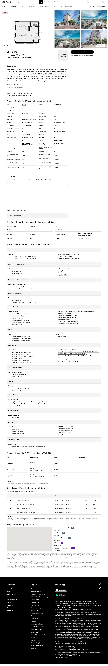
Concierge (34, 589)
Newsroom (10, 610)
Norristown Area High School (26, 512)
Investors (9, 597)
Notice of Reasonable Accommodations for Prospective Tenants (72, 649)
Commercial (34, 632)
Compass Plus (35, 618)
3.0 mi (94, 504)
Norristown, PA (24, 57)
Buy (45, 2)
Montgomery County (59, 122)
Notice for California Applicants (70, 605)
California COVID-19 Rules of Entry (90, 605)
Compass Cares (35, 621)
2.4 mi (94, 512)
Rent (49, 2)
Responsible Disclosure (77, 603)
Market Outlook (35, 599)
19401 (30, 57)
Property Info (32, 6)
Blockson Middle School (24, 508)
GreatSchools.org (33, 518)
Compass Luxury (36, 608)
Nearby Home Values (66, 6)
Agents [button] (89, 2)
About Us (9, 589)
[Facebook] (100, 588)
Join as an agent (12, 599)
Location (23, 6)
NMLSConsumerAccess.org (83, 656)
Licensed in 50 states (61, 657)
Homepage (9, 179)
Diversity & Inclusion (37, 624)
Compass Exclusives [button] (63, 2)
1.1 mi (94, 508)
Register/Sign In (101, 2)
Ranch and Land (36, 640)
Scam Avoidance (65, 603)
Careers (9, 602)
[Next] (104, 29)
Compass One (35, 602)
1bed (8, 55)
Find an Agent (35, 610)
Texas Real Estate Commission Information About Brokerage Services (73, 642)
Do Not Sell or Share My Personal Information (68, 601)
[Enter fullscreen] (66, 184)
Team (8, 591)
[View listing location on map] (63, 55)
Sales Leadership (12, 594)
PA (14, 179)
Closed (24, 105)
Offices (9, 608)
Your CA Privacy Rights (64, 607)
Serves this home (65, 500)
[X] (100, 592)
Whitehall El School (23, 500)
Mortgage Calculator (37, 613)
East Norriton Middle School (25, 504)
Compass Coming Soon (38, 594)
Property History (44, 6)
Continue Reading (12, 84)
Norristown (32, 179)
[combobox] (26, 2)
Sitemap (33, 648)
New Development (36, 629)
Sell (54, 2)
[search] (41, 2)
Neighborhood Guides (37, 627)
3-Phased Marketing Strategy (39, 597)
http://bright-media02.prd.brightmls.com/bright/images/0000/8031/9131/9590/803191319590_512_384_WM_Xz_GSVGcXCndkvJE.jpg (78, 352)
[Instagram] (100, 584)
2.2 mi (94, 500)
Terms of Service (88, 601)
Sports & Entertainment (38, 635)
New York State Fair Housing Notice (64, 646)
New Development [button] (78, 2)
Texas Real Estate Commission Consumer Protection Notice (70, 643)
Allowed (32, 234)
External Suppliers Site (37, 643)
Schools (55, 6)
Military (33, 637)
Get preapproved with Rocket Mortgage (82, 55)
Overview (13, 6)
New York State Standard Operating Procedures (67, 648)
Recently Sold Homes (37, 645)
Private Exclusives (36, 591)
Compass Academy (36, 616)
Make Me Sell (35, 605)
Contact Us (10, 605)
